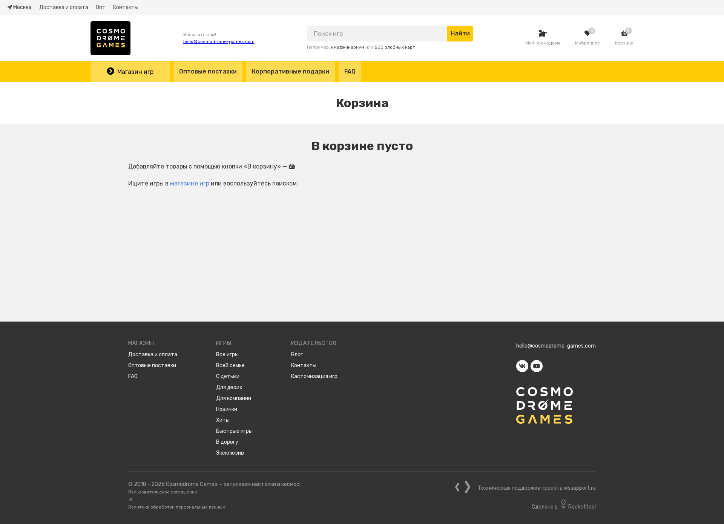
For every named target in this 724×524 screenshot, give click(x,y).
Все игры (227, 354)
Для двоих (229, 387)
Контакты (125, 7)
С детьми (227, 376)
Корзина (624, 43)
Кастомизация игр (314, 376)
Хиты (223, 420)
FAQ (350, 71)
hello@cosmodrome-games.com (219, 41)
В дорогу (227, 442)
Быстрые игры (234, 431)
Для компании (233, 398)
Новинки (226, 409)
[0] (587, 33)
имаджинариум (347, 47)
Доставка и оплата (63, 7)
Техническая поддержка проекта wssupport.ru (537, 488)
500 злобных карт (394, 47)
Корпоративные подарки (290, 71)
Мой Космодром (543, 43)
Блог (297, 354)
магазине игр (189, 183)
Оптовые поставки (208, 71)
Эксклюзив (230, 453)
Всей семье (230, 365)
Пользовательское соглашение (162, 492)
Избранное (587, 43)
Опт (101, 7)
